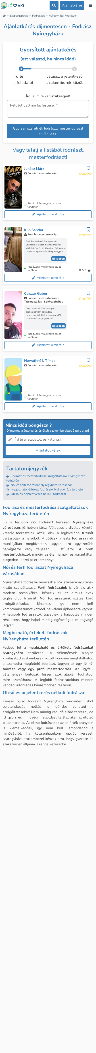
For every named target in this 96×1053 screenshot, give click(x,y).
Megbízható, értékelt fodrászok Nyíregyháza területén (47, 489)
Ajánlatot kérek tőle (50, 214)
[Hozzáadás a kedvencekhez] (88, 168)
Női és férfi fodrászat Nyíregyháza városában (41, 485)
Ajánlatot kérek (48, 450)
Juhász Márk (34, 168)
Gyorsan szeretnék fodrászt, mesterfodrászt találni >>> (48, 131)
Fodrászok (38, 15)
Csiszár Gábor (35, 293)
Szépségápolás (19, 15)
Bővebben (58, 258)
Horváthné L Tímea (40, 360)
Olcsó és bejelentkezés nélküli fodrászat (38, 494)
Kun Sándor (33, 230)
